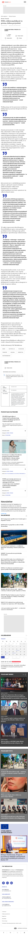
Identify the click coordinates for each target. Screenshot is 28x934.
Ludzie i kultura (4, 769)
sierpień (3, 639)
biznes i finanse (4, 693)
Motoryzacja (12, 348)
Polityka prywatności (6, 914)
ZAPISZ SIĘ (3, 513)
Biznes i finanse (12, 16)
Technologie (21, 348)
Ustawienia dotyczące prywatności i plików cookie (11, 923)
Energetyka (20, 352)
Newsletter (4, 918)
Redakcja (4, 886)
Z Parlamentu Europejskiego (6, 832)
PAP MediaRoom (7, 866)
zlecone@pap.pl (5, 889)
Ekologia (13, 352)
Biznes (3, 348)
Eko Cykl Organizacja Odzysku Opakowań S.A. (15, 473)
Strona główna (4, 16)
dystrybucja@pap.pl (6, 896)
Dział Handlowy (6, 894)
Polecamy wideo (7, 674)
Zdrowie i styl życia (5, 793)
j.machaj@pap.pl (5, 904)
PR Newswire (7, 435)
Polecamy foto (7, 751)
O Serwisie (4, 911)
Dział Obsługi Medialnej (8, 901)
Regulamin (4, 916)
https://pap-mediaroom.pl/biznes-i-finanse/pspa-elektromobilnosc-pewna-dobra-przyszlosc (14, 376)
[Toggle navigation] (25, 2)
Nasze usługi (4, 920)
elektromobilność (6, 355)
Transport (4, 352)
